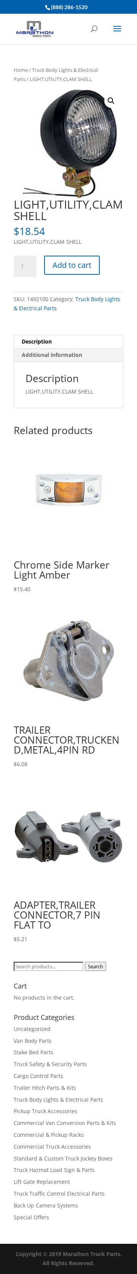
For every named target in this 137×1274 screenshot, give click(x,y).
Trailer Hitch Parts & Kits (45, 1087)
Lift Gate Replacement (43, 1181)
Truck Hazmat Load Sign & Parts (54, 1170)
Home (21, 69)
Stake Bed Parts (33, 1052)
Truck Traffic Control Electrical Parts (59, 1193)
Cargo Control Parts (38, 1075)
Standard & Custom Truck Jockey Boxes (63, 1158)
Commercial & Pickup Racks (49, 1134)
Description (37, 341)
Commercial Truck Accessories (52, 1146)
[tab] (68, 341)
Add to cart (72, 265)
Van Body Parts (33, 1040)
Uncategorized (32, 1028)
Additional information (52, 354)
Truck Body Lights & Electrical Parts (58, 1099)
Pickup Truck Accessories (45, 1111)
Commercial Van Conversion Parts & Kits (65, 1123)
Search (95, 966)
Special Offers (31, 1217)
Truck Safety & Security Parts (50, 1064)
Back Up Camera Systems (46, 1205)
